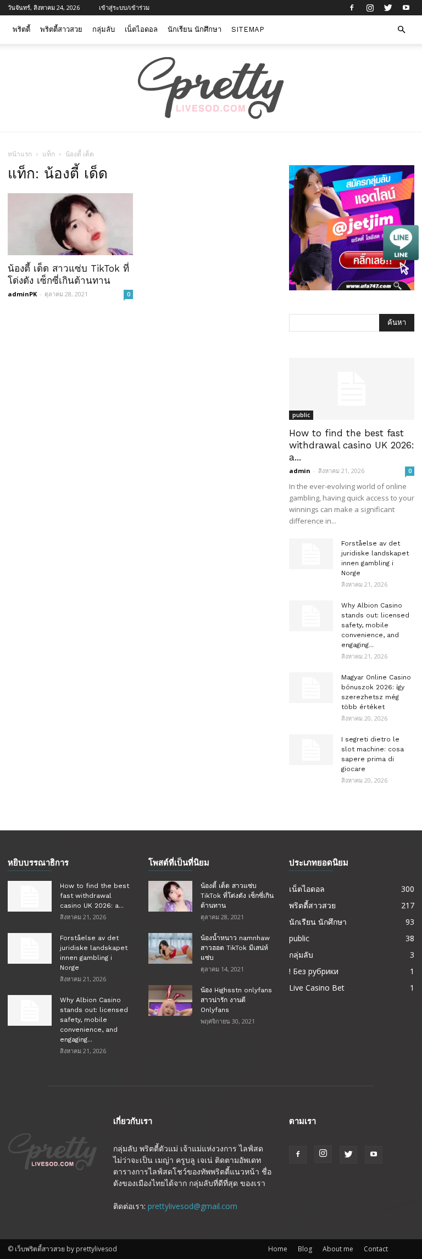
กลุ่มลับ (103, 29)
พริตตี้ (21, 29)
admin (299, 470)
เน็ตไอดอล (141, 29)
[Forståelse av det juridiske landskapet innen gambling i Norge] (311, 553)
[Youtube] (406, 7)
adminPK (22, 294)
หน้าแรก (20, 154)
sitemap (247, 29)
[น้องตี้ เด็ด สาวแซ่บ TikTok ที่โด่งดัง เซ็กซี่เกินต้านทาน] (70, 224)
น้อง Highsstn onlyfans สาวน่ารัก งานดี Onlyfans (236, 1000)
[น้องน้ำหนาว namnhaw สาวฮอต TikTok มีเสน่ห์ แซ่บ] (170, 948)
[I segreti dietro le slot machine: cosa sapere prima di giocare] (311, 749)
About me (338, 1249)
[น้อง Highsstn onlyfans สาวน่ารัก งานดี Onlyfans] (170, 1000)
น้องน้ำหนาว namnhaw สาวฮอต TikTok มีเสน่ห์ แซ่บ (235, 948)
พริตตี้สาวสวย (61, 29)
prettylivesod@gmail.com (192, 1206)
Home (277, 1249)
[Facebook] (351, 7)
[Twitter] (388, 7)
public (301, 415)
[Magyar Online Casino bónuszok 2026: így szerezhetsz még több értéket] (311, 687)
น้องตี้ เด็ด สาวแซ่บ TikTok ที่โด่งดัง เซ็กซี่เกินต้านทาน (237, 895)
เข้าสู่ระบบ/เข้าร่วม (124, 7)
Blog (305, 1249)
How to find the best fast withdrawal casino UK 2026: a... (351, 445)
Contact (376, 1249)
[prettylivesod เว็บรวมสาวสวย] (211, 88)
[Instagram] (370, 7)
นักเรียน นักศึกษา (194, 29)
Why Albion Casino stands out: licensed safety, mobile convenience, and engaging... (375, 625)
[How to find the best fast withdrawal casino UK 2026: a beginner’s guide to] (351, 389)
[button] (401, 30)
